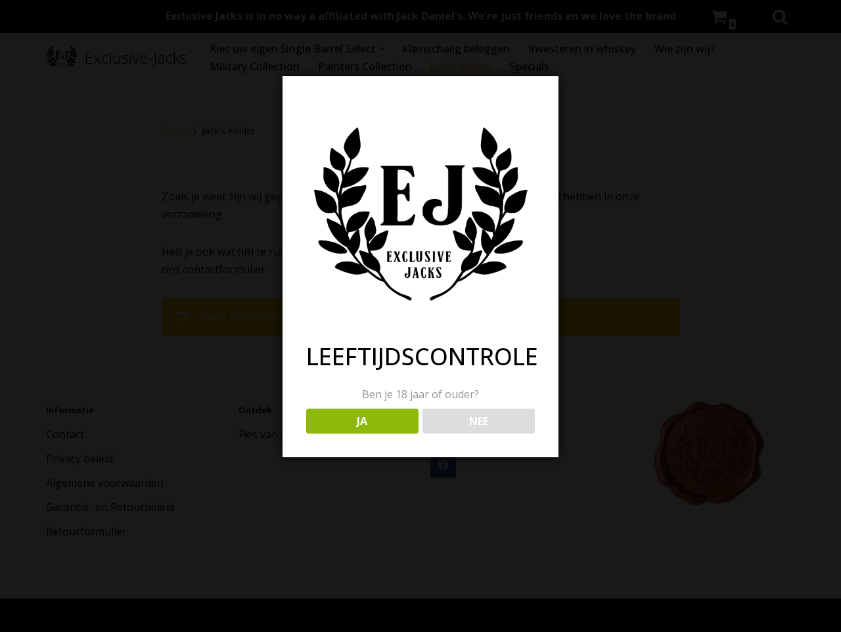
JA (362, 421)
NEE (478, 421)
